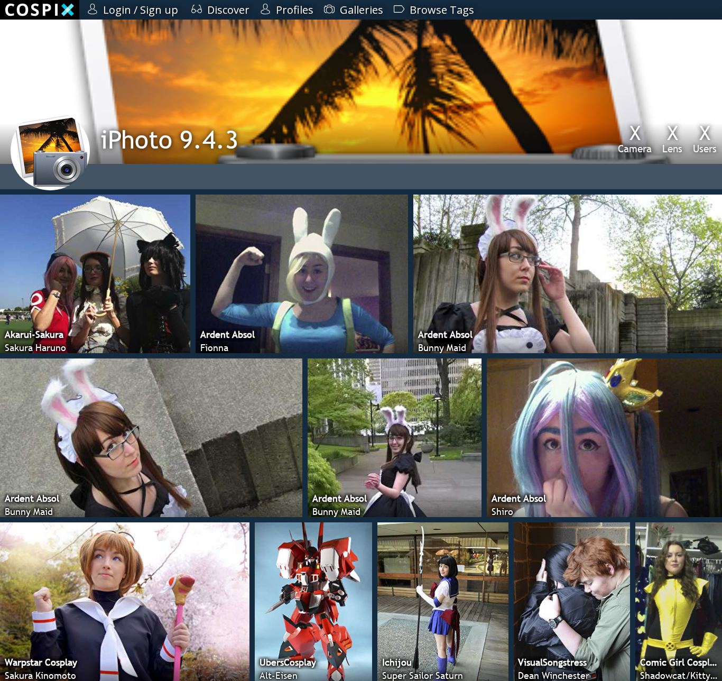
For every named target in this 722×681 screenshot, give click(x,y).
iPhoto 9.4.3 (169, 139)
